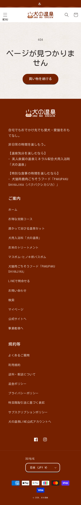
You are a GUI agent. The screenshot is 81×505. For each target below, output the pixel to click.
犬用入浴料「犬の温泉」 (25, 237)
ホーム (12, 209)
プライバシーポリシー (23, 393)
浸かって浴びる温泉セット (26, 228)
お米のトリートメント (23, 247)
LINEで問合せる (19, 281)
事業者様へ (15, 328)
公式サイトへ (17, 318)
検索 (11, 300)
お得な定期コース (20, 219)
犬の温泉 (44, 498)
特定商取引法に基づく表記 (26, 402)
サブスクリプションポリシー (28, 412)
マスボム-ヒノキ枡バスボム (27, 257)
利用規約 (14, 365)
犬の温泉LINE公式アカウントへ (29, 421)
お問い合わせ (17, 290)
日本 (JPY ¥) (39, 467)
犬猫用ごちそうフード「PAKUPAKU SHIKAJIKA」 (31, 269)
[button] (5, 14)
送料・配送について (22, 374)
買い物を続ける (40, 78)
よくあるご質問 (18, 355)
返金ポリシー (17, 383)
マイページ (15, 309)
